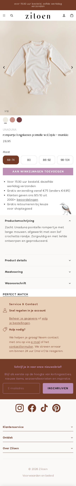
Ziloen (43, 469)
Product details (16, 260)
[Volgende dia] (73, 68)
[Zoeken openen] (12, 15)
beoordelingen (27, 199)
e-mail (35, 342)
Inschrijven (58, 388)
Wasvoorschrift (15, 283)
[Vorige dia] (3, 68)
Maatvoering (14, 271)
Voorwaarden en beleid (38, 475)
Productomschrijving (19, 220)
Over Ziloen (11, 448)
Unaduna (9, 129)
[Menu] (4, 15)
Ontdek (8, 437)
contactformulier (21, 346)
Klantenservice (13, 427)
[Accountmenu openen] (64, 15)
